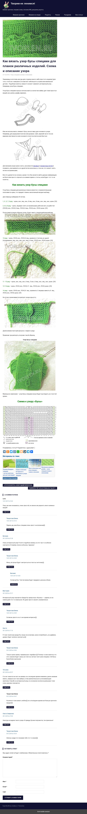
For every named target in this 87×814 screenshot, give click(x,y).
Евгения (5, 536)
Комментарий (8, 757)
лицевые (36, 166)
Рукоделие (67, 15)
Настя (5, 628)
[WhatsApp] (18, 451)
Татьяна (5, 670)
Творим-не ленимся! (23, 3)
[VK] (4, 451)
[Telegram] (28, 451)
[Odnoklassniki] (8, 451)
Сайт (4, 792)
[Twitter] (11, 451)
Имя (4, 781)
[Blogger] (21, 451)
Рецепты (48, 15)
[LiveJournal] (25, 451)
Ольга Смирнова (8, 713)
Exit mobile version (43, 811)
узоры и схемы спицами (10, 478)
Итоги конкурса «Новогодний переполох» (18, 485)
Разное (57, 15)
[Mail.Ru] (14, 451)
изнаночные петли (46, 166)
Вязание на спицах (35, 15)
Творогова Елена (12, 518)
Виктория (6, 591)
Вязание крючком (18, 15)
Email (5, 787)
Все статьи (79, 15)
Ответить (6, 512)
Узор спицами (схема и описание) (21, 75)
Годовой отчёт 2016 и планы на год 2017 (42, 488)
